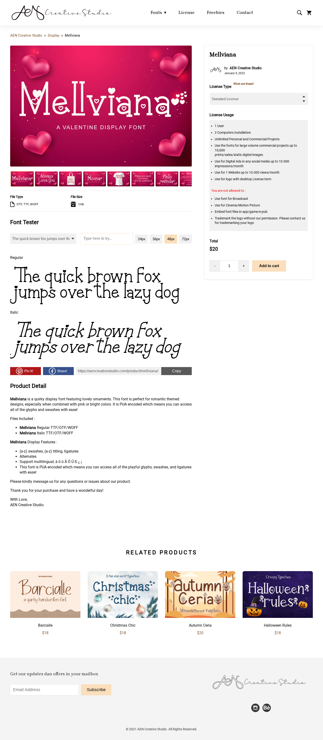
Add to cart (269, 266)
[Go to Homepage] (61, 20)
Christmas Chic (122, 625)
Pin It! (28, 371)
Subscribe (96, 689)
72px (185, 239)
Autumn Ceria (200, 625)
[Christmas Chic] (123, 616)
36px (156, 239)
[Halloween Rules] (278, 616)
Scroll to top (318, 551)
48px (171, 239)
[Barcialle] (45, 616)
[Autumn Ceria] (200, 616)
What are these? (243, 84)
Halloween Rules (278, 625)
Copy (171, 370)
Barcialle (45, 625)
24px (141, 239)
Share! (62, 371)
